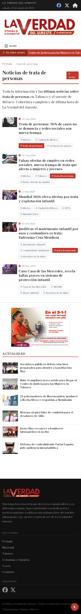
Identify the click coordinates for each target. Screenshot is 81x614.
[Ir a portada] (75, 5)
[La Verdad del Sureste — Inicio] (40, 26)
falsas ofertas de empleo (36, 181)
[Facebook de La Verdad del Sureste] (59, 5)
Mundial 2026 (30, 214)
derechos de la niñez (34, 256)
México (27, 139)
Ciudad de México (48, 139)
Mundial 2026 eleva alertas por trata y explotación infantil (48, 198)
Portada (7, 541)
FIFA (67, 207)
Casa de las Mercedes (34, 286)
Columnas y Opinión (15, 560)
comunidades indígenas (36, 250)
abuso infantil (31, 292)
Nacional (8, 547)
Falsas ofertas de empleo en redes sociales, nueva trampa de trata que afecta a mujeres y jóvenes (48, 164)
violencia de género (60, 145)
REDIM (58, 286)
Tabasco (42, 175)
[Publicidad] (40, 326)
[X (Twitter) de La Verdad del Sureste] (67, 5)
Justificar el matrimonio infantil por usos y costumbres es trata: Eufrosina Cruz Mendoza (48, 233)
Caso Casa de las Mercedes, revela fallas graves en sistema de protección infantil (47, 275)
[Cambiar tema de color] (75, 607)
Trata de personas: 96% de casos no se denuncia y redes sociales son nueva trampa (48, 128)
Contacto (8, 572)
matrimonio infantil (34, 244)
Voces (6, 566)
